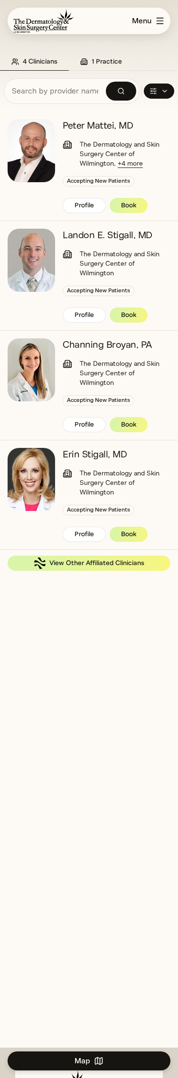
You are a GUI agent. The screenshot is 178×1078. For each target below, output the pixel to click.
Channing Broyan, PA (107, 345)
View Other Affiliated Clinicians (96, 563)
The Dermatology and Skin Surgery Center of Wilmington (119, 153)
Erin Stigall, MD (95, 454)
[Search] (121, 91)
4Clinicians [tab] (40, 61)
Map (82, 1061)
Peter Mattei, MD (98, 125)
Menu (141, 21)
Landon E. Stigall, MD (107, 235)
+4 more (130, 163)
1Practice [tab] (107, 61)
